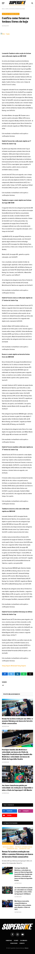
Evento (16, 940)
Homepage (9, 940)
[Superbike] (17, 3)
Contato (21, 943)
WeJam (26, 948)
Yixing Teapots (6, 666)
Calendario (23, 940)
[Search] (32, 3)
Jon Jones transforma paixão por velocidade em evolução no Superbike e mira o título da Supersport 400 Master (17, 787)
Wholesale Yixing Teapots (18, 666)
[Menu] (3, 3)
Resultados (14, 943)
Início (3, 9)
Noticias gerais (8, 843)
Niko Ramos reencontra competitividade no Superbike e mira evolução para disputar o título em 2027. (22, 905)
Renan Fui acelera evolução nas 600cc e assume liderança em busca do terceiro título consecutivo (17, 721)
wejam (4, 682)
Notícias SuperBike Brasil (11, 14)
